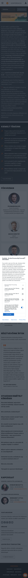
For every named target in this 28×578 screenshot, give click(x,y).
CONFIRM (8, 314)
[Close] (25, 258)
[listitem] (14, 285)
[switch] (22, 289)
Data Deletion (5, 319)
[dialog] (14, 289)
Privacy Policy (22, 319)
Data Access (14, 319)
